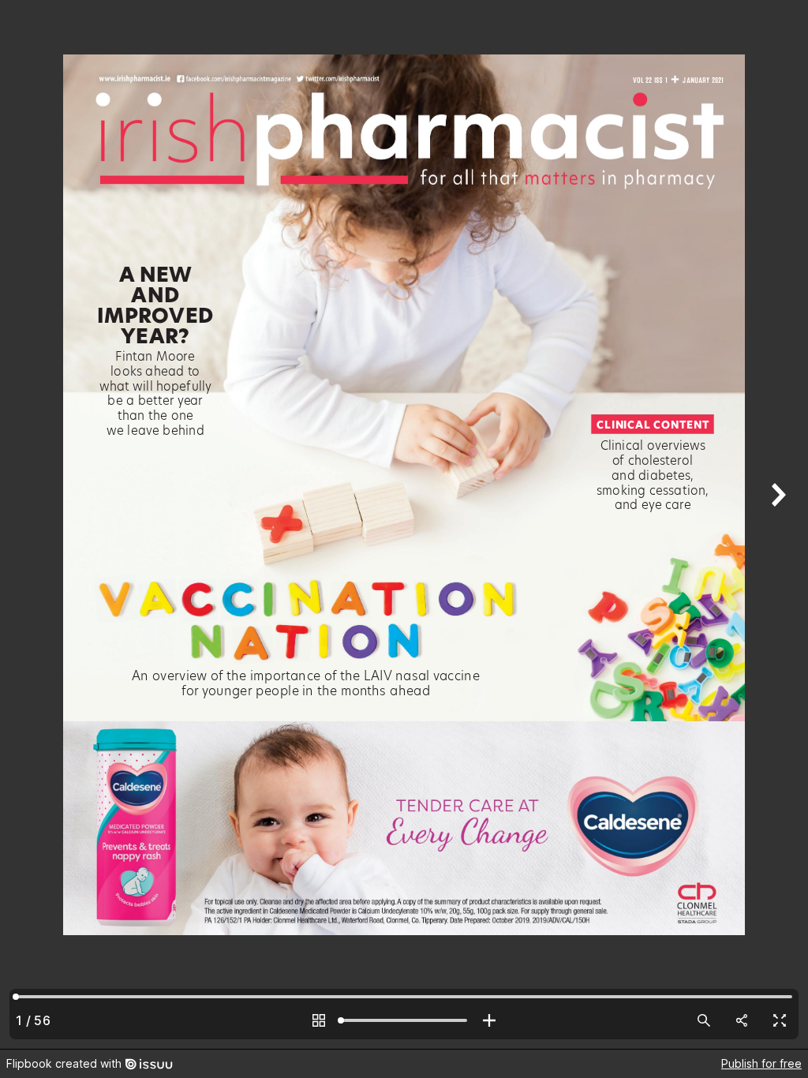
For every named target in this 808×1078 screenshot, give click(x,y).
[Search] (704, 1020)
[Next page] (776, 524)
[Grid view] (319, 1020)
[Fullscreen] (779, 1020)
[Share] (742, 1020)
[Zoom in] (489, 1020)
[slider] (404, 1020)
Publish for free (761, 1063)
